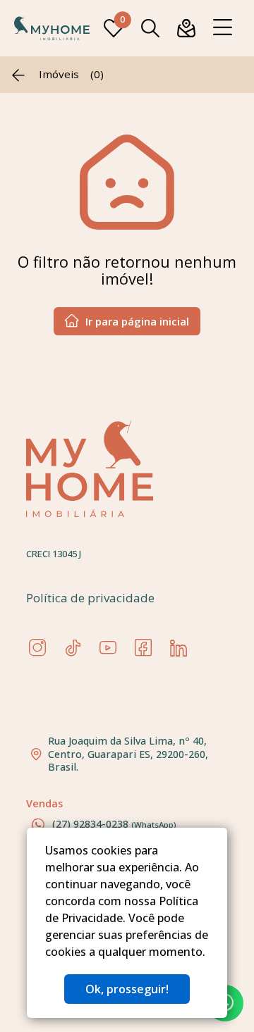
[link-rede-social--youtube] (108, 648)
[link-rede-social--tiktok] (72, 648)
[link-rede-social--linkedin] (178, 648)
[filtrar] (150, 28)
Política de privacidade (90, 598)
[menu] (222, 28)
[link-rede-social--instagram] (37, 648)
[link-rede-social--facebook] (143, 648)
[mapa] (186, 28)
